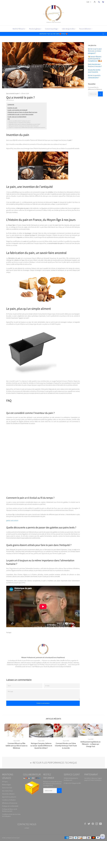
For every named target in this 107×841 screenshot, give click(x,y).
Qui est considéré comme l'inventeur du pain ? (19, 121)
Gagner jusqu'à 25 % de (93, 779)
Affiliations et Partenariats (9, 803)
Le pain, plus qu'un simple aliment (17, 117)
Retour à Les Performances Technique (54, 762)
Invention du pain (12, 108)
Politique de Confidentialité (10, 806)
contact (27, 828)
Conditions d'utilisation (9, 800)
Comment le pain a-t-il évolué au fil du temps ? (19, 122)
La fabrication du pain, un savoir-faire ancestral (20, 114)
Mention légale (6, 785)
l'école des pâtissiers (8, 794)
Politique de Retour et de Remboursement (9, 810)
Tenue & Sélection (85, 29)
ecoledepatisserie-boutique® (12, 837)
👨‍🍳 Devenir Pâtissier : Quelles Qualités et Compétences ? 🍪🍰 (95, 59)
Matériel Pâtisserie (19, 29)
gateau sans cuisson (12, 520)
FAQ (9, 119)
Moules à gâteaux (35, 29)
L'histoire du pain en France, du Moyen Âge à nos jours (22, 112)
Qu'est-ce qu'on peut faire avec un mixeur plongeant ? (95, 51)
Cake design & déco (68, 29)
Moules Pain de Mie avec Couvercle (94, 71)
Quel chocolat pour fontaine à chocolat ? (95, 65)
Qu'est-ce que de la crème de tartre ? (94, 76)
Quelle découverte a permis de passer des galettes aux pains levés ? (24, 124)
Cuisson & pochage (51, 29)
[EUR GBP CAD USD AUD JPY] (88, 2)
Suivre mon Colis (7, 788)
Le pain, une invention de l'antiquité (17, 110)
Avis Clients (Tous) (7, 791)
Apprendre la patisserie (9, 797)
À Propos (5, 782)
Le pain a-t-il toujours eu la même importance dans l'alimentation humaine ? (26, 127)
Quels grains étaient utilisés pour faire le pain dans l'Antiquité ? (23, 126)
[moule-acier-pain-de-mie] (31, 377)
